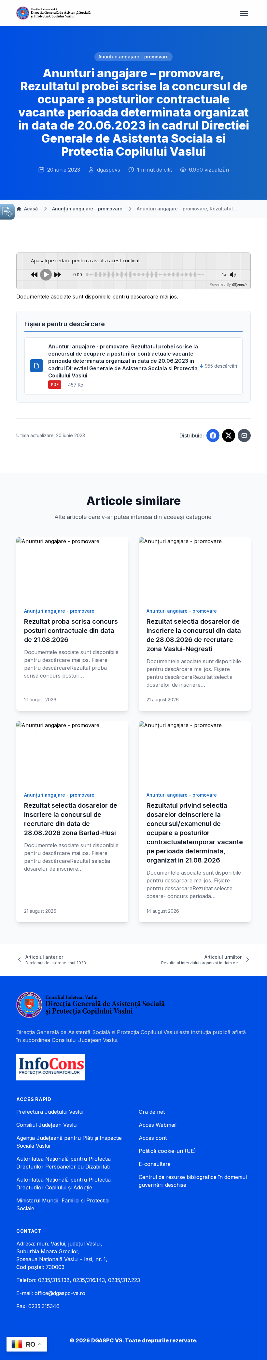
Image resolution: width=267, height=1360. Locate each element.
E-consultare (155, 1164)
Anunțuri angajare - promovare (133, 56)
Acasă (31, 208)
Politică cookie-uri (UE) (167, 1151)
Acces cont (153, 1138)
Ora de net (152, 1111)
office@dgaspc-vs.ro (60, 1293)
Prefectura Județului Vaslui (49, 1111)
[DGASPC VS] (53, 13)
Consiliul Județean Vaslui (46, 1125)
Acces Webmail (157, 1125)
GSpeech (239, 284)
